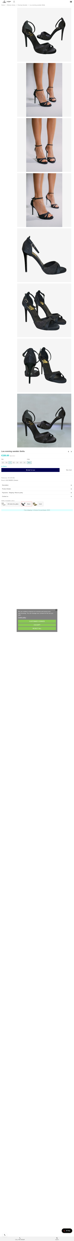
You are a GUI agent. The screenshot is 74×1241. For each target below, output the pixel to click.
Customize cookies (37, 621)
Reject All (37, 628)
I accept (37, 625)
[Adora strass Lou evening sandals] (71, 451)
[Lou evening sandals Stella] (44, 34)
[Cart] (14, 1)
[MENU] (71, 1)
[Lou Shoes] (6, 2)
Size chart (69, 470)
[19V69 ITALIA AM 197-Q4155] (68, 451)
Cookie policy (22, 617)
